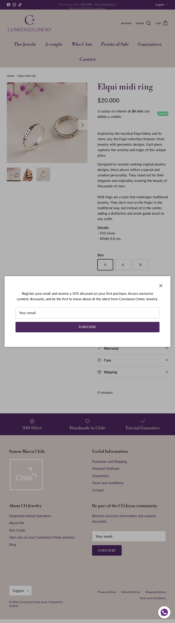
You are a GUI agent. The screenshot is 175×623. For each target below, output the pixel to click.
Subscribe (87, 327)
